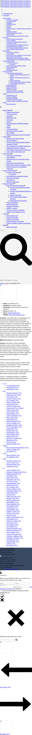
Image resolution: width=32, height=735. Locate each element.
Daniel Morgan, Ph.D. (13, 414)
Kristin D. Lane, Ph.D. (13, 410)
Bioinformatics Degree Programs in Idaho (17, 58)
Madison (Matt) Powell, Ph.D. (15, 517)
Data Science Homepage (13, 52)
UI (4, 468)
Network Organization (12, 20)
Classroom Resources (12, 62)
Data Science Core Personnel (14, 56)
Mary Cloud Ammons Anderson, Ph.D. (18, 447)
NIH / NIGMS (10, 34)
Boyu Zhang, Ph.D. (12, 545)
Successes (9, 25)
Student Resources (11, 86)
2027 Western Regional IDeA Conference (17, 48)
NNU (4, 459)
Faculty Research (11, 40)
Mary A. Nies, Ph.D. (12, 417)
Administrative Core (12, 95)
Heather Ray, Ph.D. (12, 429)
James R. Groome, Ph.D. (14, 399)
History (8, 30)
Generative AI (10, 68)
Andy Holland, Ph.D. (12, 404)
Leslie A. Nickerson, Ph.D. (14, 416)
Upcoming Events (11, 21)
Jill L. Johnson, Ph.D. (13, 487)
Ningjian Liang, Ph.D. (13, 498)
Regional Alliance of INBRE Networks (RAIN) (19, 28)
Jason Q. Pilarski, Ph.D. (13, 423)
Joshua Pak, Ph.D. (12, 419)
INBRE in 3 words (11, 89)
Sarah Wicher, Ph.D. (12, 389)
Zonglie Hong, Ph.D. (12, 485)
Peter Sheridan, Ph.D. (13, 434)
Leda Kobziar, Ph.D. (12, 493)
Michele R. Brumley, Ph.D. (14, 393)
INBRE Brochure (11, 24)
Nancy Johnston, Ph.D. (13, 455)
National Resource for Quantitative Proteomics (19, 59)
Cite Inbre (6, 15)
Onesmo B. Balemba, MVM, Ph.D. (16, 472)
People (5, 93)
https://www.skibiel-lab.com (17, 315)
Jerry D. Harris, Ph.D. (13, 463)
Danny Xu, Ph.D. (11, 442)
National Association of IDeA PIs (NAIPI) (18, 36)
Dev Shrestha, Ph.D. (12, 525)
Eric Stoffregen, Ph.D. (13, 457)
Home (2, 283)
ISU (4, 391)
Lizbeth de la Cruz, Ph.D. (14, 395)
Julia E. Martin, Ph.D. (13, 412)
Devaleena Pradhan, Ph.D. (14, 425)
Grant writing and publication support (16, 65)
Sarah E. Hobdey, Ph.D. (13, 402)
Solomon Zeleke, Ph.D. (13, 444)
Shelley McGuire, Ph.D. (13, 504)
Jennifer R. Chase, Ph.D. (14, 461)
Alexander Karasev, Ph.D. (14, 491)
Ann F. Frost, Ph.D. (12, 481)
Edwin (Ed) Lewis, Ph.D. (14, 496)
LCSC (5, 453)
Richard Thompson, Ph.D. (14, 530)
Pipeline (9, 27)
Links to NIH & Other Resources (15, 49)
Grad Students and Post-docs (17, 83)
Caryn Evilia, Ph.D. (12, 397)
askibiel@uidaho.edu (13, 313)
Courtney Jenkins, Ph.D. (14, 406)
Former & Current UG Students (15, 91)
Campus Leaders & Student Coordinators (17, 101)
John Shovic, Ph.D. (12, 523)
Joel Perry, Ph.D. (11, 515)
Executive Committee (12, 98)
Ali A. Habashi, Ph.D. (13, 400)
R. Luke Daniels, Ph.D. (13, 385)
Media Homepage (11, 104)
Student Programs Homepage (14, 73)
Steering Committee (12, 96)
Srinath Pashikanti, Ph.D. (14, 421)
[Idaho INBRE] (15, 4)
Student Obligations (12, 85)
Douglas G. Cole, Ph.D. (13, 479)
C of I (4, 384)
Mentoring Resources (12, 70)
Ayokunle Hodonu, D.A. (13, 464)
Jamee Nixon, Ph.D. (12, 466)
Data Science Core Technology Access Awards (19, 55)
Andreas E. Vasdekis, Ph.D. (15, 536)
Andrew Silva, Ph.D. (12, 436)
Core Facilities (10, 53)
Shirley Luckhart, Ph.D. (13, 500)
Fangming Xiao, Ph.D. (13, 542)
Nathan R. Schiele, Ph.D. (14, 521)
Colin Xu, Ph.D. (11, 543)
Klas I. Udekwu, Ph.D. (13, 532)
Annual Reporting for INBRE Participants (17, 45)
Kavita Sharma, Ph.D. (13, 432)
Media (5, 102)
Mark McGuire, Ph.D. (13, 502)
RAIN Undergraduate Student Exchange (20, 82)
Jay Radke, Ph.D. (12, 451)
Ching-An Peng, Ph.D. (13, 513)
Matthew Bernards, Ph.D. (14, 474)
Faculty (7, 283)
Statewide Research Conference (15, 46)
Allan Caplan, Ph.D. (12, 478)
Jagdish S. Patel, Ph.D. (13, 511)
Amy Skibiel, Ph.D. (12, 527)
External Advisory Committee (14, 99)
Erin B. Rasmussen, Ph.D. (14, 427)
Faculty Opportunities (9, 61)
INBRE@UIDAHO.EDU (11, 569)
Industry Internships (15, 80)
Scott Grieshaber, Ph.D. (13, 483)
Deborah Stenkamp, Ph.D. (14, 528)
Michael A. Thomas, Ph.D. (14, 438)
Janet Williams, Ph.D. (13, 540)
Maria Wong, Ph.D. (12, 440)
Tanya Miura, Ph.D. (12, 508)
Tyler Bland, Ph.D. (12, 476)
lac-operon (12, 64)
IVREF (5, 446)
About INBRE (7, 18)
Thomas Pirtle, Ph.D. (13, 387)
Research (5, 37)
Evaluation (9, 22)
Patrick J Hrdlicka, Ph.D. (14, 489)
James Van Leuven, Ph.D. (14, 534)
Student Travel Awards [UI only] (15, 92)
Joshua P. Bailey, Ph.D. (13, 470)
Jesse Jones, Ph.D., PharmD (15, 408)
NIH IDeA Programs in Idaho (14, 33)
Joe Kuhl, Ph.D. (11, 495)
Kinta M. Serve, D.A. (12, 431)
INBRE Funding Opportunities (15, 39)
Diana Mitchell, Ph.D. (13, 506)
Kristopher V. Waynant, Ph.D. (15, 538)
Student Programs (7, 71)
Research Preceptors (12, 67)
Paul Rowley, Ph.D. (12, 519)
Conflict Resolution (12, 31)
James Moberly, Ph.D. (13, 510)
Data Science (6, 50)
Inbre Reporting (7, 13)
